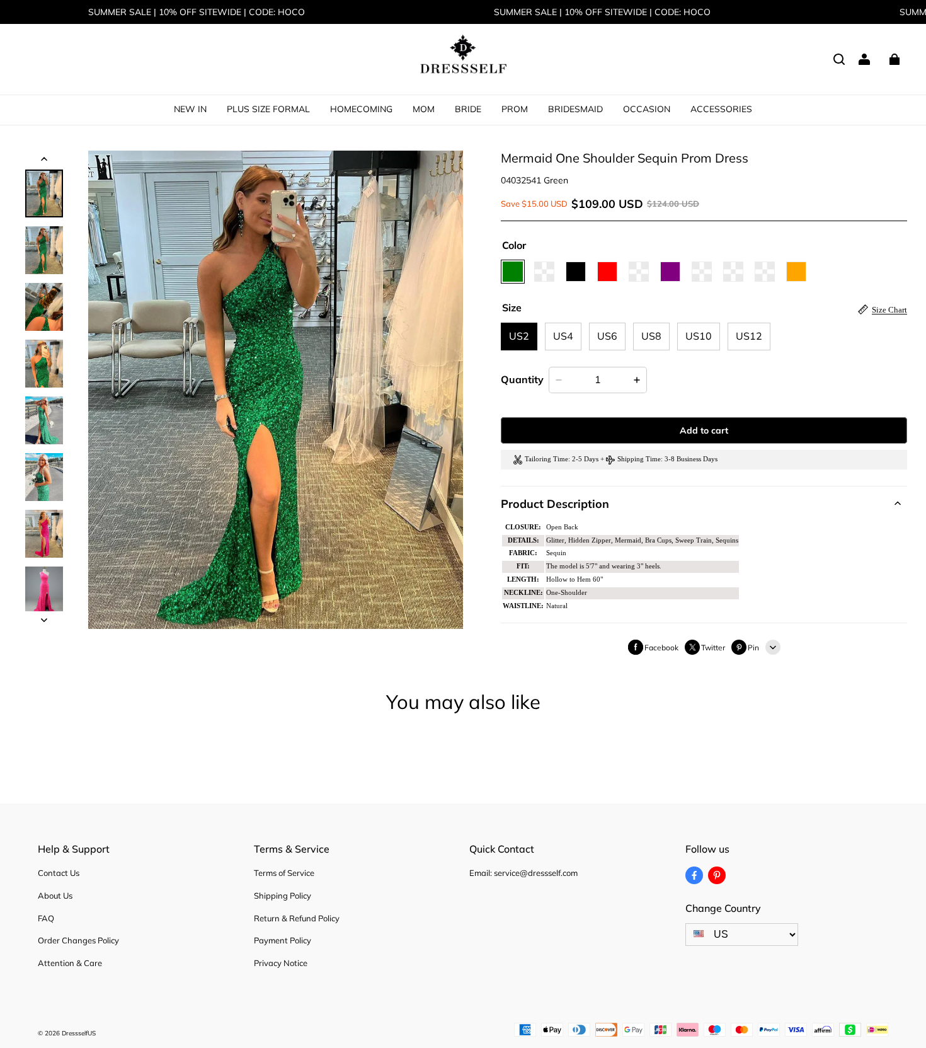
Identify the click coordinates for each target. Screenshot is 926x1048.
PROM (514, 109)
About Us (55, 895)
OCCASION (646, 109)
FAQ (46, 918)
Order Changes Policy (78, 940)
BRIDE (468, 109)
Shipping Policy (282, 895)
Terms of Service (284, 873)
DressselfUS (79, 1033)
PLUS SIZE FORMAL (268, 109)
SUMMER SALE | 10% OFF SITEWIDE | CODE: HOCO (196, 12)
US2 (519, 336)
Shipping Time (639, 459)
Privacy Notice (280, 963)
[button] (839, 59)
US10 (698, 336)
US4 (563, 336)
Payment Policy (282, 940)
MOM (424, 109)
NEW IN (190, 109)
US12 (749, 336)
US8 (651, 336)
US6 (607, 336)
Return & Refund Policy (297, 918)
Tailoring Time (546, 459)
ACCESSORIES (721, 109)
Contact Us (58, 873)
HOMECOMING (361, 109)
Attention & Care (70, 963)
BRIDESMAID (575, 109)
